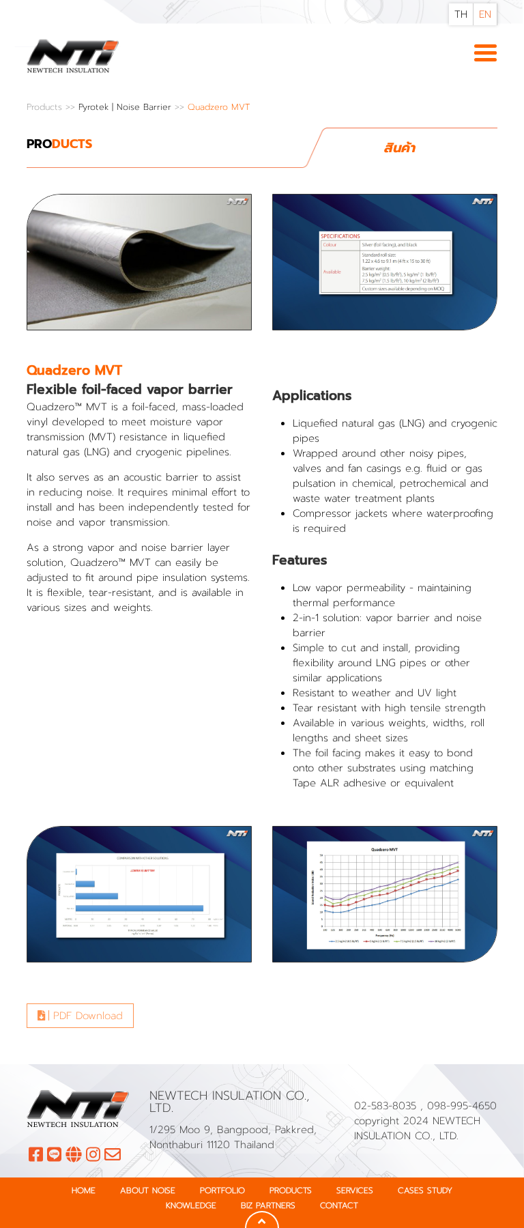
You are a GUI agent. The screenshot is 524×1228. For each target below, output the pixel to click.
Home (84, 1190)
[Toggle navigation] (485, 54)
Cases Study (425, 1190)
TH (460, 14)
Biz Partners (268, 1205)
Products (46, 106)
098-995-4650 (462, 1105)
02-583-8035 (387, 1105)
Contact (339, 1205)
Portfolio (222, 1190)
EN (485, 14)
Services (354, 1190)
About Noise (147, 1190)
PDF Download (86, 1015)
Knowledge (191, 1205)
